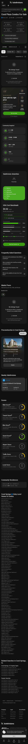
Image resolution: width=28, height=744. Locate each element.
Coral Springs (4, 11)
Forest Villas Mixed (5, 597)
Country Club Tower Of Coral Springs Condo (10, 545)
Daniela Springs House (6, 566)
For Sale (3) (5, 387)
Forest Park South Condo (6, 595)
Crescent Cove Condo (6, 553)
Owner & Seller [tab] (13, 47)
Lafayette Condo (5, 633)
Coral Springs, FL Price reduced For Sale (10, 691)
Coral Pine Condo (5, 525)
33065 (9, 11)
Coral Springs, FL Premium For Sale (9, 681)
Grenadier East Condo (6, 614)
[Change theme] (8, 5)
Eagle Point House (5, 578)
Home (4, 700)
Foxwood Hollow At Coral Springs (12, 383)
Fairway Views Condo (6, 586)
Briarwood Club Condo (6, 505)
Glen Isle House (4, 603)
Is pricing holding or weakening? (11, 38)
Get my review (14, 113)
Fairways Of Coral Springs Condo (8, 588)
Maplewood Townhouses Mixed (8, 641)
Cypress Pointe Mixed (6, 559)
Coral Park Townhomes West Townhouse (10, 523)
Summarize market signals (10, 35)
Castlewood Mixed (5, 514)
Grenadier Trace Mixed (6, 616)
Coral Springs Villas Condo (7, 538)
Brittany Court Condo (6, 508)
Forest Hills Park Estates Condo (8, 591)
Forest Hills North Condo (6, 589)
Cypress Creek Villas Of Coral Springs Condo (10, 555)
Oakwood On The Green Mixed (7, 649)
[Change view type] (25, 56)
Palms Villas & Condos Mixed (7, 653)
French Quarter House (6, 600)
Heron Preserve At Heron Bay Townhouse (9, 619)
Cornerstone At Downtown (10, 349)
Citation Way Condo (5, 516)
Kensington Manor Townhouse (7, 627)
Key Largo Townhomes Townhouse (8, 628)
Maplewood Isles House (6, 639)
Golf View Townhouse (6, 606)
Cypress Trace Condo (6, 564)
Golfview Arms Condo (6, 608)
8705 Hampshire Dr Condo (7, 498)
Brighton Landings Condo (6, 506)
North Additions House (6, 647)
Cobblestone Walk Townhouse (7, 517)
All (3, 294)
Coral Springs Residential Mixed (8, 534)
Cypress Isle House (5, 558)
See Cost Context (13, 244)
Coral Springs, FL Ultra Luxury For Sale (9, 686)
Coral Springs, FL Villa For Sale (7, 673)
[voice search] (21, 9)
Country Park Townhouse (6, 550)
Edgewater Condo (5, 583)
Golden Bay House (5, 605)
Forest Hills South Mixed (6, 592)
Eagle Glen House (5, 574)
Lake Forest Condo (5, 634)
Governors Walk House (6, 611)
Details (12, 365)
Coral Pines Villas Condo (6, 527)
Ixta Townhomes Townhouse (7, 625)
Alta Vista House (5, 500)
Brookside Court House (6, 509)
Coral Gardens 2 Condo (6, 519)
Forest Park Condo (5, 594)
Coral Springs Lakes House (7, 533)
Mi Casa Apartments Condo (7, 645)
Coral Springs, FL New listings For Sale (9, 692)
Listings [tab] (4, 47)
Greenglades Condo (5, 613)
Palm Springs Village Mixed (7, 650)
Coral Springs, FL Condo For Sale (8, 667)
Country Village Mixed (6, 552)
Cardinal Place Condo (6, 512)
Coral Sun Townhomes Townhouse (8, 539)
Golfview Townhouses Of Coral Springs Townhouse (12, 609)
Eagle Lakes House (5, 575)
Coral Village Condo (5, 541)
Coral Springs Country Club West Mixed (9, 530)
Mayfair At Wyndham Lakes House (8, 644)
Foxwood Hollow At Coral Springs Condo (10, 598)
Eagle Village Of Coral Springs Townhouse (10, 580)
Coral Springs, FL (18, 700)
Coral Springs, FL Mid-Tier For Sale (8, 683)
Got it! (14, 736)
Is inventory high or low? (10, 41)
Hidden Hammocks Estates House (8, 620)
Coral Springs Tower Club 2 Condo (8, 536)
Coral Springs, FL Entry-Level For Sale (9, 680)
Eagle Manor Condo (5, 577)
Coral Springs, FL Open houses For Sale (9, 689)
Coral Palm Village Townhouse (7, 522)
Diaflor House (4, 570)
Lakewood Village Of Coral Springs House (10, 636)
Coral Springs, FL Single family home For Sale (11, 669)
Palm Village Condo (5, 652)
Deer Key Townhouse (5, 567)
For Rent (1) (16, 387)
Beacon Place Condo (5, 503)
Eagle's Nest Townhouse (6, 581)
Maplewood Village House (7, 642)
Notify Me (15, 78)
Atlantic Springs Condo (6, 502)
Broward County (10, 700)
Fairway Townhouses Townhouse (8, 584)
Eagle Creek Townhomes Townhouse (9, 572)
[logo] (16, 2)
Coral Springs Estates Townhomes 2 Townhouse (11, 531)
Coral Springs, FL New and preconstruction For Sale (12, 687)
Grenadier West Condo (6, 617)
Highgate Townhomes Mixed (7, 622)
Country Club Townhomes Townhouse (9, 547)
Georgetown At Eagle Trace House (8, 602)
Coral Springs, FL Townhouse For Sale (9, 670)
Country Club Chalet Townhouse (8, 542)
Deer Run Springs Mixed (6, 569)
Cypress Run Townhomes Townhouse (9, 563)
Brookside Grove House (6, 511)
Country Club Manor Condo (7, 544)
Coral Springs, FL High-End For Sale (8, 684)
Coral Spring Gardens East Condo (8, 528)
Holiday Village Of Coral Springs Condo (9, 624)
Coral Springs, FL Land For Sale (8, 675)
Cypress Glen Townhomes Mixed (8, 556)
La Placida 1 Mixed (5, 631)
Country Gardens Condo (6, 548)
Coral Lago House (5, 520)
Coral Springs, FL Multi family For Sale (9, 672)
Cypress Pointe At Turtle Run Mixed (8, 561)
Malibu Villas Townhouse (6, 638)
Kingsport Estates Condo (6, 630)
